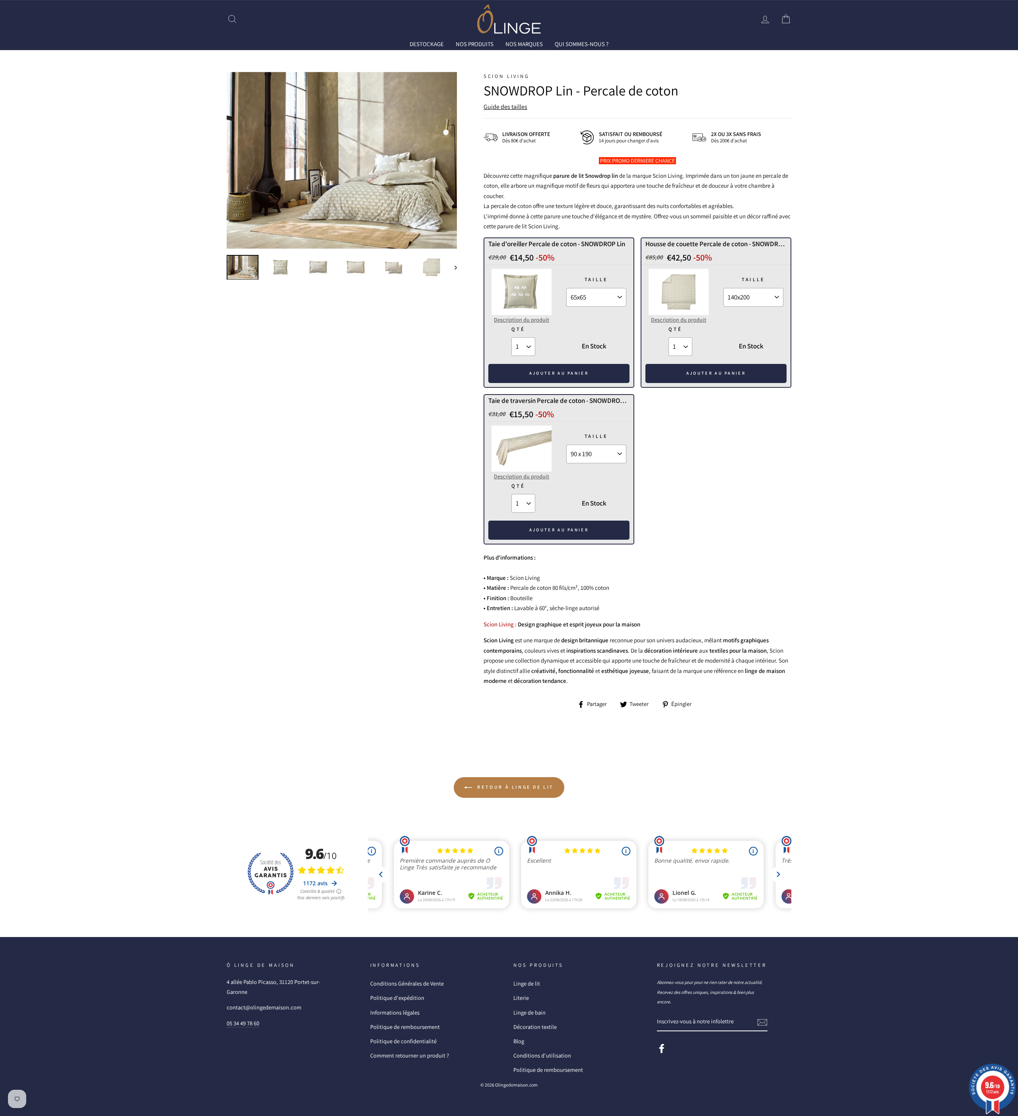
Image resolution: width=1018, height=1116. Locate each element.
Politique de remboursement (405, 1026)
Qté (518, 329)
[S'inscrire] (762, 1022)
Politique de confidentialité (403, 1041)
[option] (342, 160)
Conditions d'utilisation (542, 1055)
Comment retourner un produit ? (409, 1055)
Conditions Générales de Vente (407, 983)
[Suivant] (452, 267)
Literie (521, 997)
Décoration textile (535, 1026)
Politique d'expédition (397, 997)
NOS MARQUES (524, 44)
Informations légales (395, 1012)
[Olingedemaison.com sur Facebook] (661, 1048)
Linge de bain (529, 1012)
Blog (518, 1041)
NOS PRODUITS (474, 44)
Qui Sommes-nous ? (581, 44)
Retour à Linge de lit (514, 787)
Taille (596, 279)
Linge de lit (526, 983)
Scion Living (507, 76)
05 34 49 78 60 (243, 1023)
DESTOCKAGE (427, 44)
